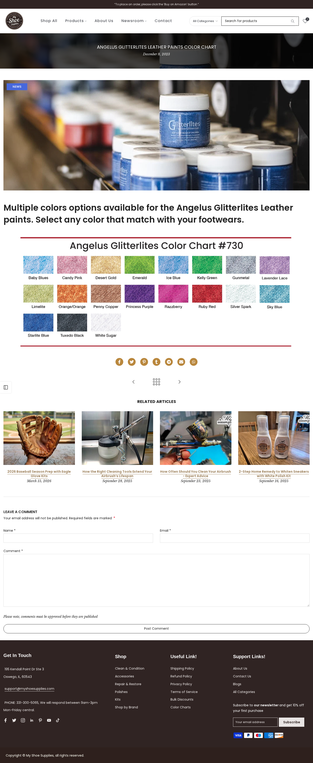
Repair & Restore (128, 684)
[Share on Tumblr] (156, 362)
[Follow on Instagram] (23, 720)
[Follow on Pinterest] (40, 720)
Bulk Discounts (181, 699)
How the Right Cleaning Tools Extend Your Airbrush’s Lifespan (117, 473)
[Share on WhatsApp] (194, 362)
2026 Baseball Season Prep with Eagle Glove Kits (39, 473)
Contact (163, 20)
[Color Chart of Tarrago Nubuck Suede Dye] (179, 382)
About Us (104, 20)
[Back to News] (156, 382)
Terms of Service (184, 692)
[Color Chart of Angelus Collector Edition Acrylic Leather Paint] (133, 382)
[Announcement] (156, 4)
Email (165, 530)
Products (74, 20)
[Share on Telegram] (169, 362)
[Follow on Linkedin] (32, 720)
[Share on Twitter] (132, 362)
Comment (13, 551)
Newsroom (132, 20)
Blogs (237, 684)
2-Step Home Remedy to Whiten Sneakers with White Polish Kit (274, 473)
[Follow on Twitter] (14, 720)
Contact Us (242, 676)
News (17, 86)
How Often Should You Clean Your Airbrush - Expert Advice (195, 473)
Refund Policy (181, 676)
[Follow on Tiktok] (58, 720)
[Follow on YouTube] (49, 720)
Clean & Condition (129, 668)
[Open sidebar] (5, 387)
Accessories (124, 676)
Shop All (49, 20)
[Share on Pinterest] (144, 362)
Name (9, 530)
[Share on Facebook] (119, 362)
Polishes (121, 692)
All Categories (244, 692)
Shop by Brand (126, 707)
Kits (118, 699)
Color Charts (180, 707)
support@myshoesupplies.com (29, 688)
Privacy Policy (181, 684)
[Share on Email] (181, 362)
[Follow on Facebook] (5, 720)
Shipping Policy (182, 668)
